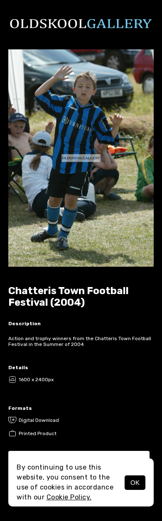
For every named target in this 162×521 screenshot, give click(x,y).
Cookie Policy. (69, 497)
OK (135, 482)
